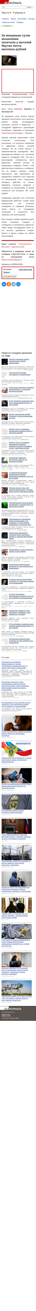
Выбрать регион (6, 1016)
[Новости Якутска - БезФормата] (11, 2)
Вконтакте (6, 247)
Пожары (19, 22)
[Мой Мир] (18, 284)
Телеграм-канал (25, 244)
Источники (22, 19)
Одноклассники (17, 247)
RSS (17, 1018)
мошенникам (15, 119)
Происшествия (8, 22)
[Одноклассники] (9, 284)
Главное (5, 19)
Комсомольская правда (12, 133)
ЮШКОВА (18, 109)
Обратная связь (6, 1014)
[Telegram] (13, 284)
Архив (13, 19)
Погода (31, 19)
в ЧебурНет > (7, 26)
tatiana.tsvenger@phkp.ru (12, 260)
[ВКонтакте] (4, 284)
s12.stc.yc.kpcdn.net (10, 67)
